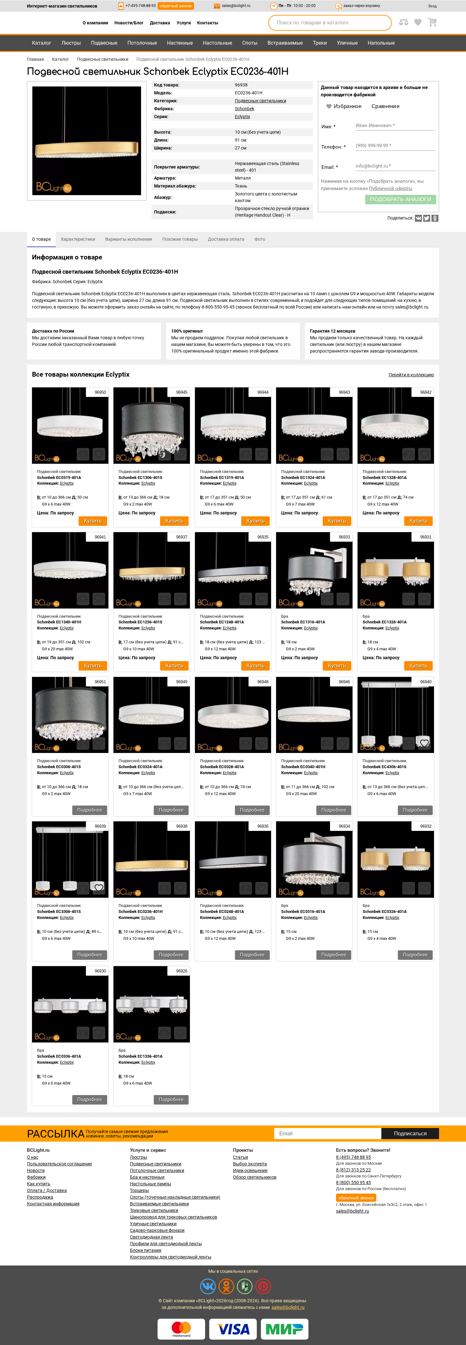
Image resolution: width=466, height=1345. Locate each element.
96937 (181, 537)
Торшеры (139, 1190)
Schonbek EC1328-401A (385, 477)
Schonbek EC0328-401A (222, 766)
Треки (320, 43)
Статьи (240, 1157)
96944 (262, 392)
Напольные (381, 43)
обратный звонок (176, 5)
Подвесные (104, 43)
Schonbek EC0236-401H (141, 911)
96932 (425, 826)
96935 (262, 537)
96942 (425, 392)
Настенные (180, 43)
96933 (344, 537)
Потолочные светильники (157, 1170)
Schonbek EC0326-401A (385, 911)
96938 (181, 826)
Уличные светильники (153, 1223)
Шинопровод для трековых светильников (173, 1217)
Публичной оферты (390, 188)
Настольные (217, 43)
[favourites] (99, 454)
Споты (249, 43)
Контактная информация (53, 1203)
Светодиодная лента (151, 1237)
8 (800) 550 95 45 (353, 1182)
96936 (262, 826)
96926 (181, 971)
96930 (100, 971)
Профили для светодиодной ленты (166, 1243)
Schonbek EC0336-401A (59, 1056)
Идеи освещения (250, 1170)
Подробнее (89, 810)
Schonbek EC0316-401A (303, 911)
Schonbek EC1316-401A (303, 622)
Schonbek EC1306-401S (140, 477)
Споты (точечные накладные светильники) (175, 1197)
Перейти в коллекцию (411, 374)
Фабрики (36, 1177)
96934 (344, 826)
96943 (344, 392)
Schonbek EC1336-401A (141, 1056)
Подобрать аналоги (400, 199)
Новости (36, 1170)
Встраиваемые (285, 43)
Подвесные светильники (260, 100)
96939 (100, 826)
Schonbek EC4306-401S (384, 766)
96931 (425, 537)
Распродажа (40, 1197)
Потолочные (142, 43)
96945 (181, 392)
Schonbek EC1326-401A (385, 622)
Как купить (38, 1183)
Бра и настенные (147, 1177)
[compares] (83, 454)
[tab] (41, 239)
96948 (262, 681)
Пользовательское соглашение (59, 1163)
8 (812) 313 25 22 (353, 1169)
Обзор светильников (254, 1177)
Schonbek (244, 108)
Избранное (347, 106)
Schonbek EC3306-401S (59, 911)
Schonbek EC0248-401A (222, 911)
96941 (100, 537)
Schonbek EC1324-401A (303, 477)
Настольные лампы (150, 1183)
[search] (383, 23)
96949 (181, 681)
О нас (32, 1157)
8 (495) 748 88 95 (353, 1157)
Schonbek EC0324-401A (141, 766)
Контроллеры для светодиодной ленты (170, 1256)
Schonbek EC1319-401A (222, 477)
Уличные (347, 43)
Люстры (71, 43)
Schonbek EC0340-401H (303, 766)
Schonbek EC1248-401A (222, 622)
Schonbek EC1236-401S (140, 622)
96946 (344, 681)
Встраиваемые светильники (159, 1203)
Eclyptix (242, 116)
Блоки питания (145, 1250)
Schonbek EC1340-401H (59, 622)
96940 (425, 681)
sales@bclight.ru (236, 5)
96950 (100, 392)
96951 (100, 681)
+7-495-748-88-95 (141, 5)
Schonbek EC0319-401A (59, 477)
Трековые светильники (154, 1210)
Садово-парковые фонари (157, 1230)
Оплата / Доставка (47, 1190)
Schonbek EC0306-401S (59, 766)
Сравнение (385, 106)
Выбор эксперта (250, 1163)
